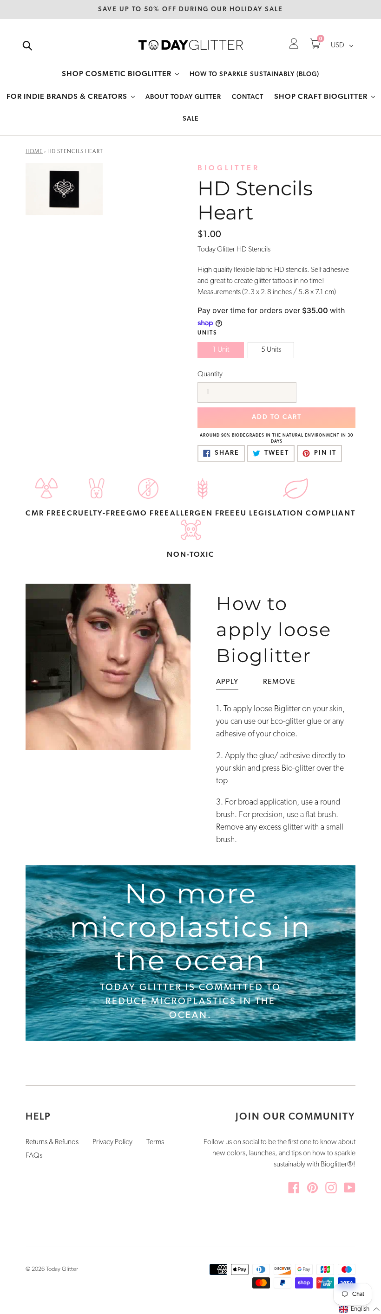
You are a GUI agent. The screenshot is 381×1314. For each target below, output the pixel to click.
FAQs (34, 1155)
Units (207, 333)
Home (34, 152)
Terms (155, 1142)
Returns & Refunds (52, 1142)
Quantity (210, 374)
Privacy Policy (112, 1142)
